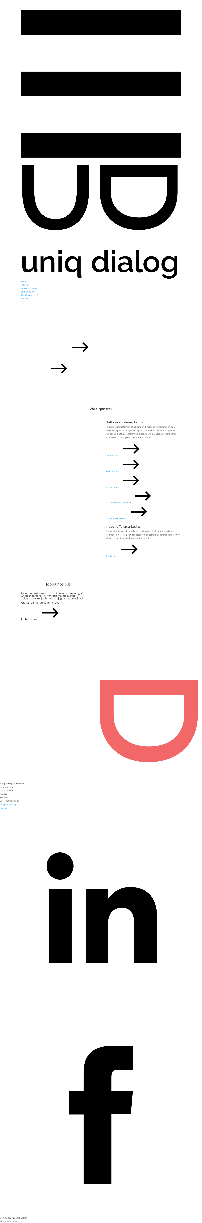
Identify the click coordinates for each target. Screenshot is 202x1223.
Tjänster (25, 284)
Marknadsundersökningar (118, 502)
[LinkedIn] (101, 1011)
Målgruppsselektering (116, 518)
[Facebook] (101, 1214)
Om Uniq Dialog (29, 288)
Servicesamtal (112, 487)
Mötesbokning (112, 471)
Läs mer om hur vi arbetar (45, 353)
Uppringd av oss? (29, 295)
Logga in (4, 808)
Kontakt (25, 298)
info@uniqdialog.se (9, 804)
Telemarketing (112, 455)
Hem (23, 281)
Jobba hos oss (28, 291)
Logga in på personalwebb (34, 375)
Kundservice (111, 556)
